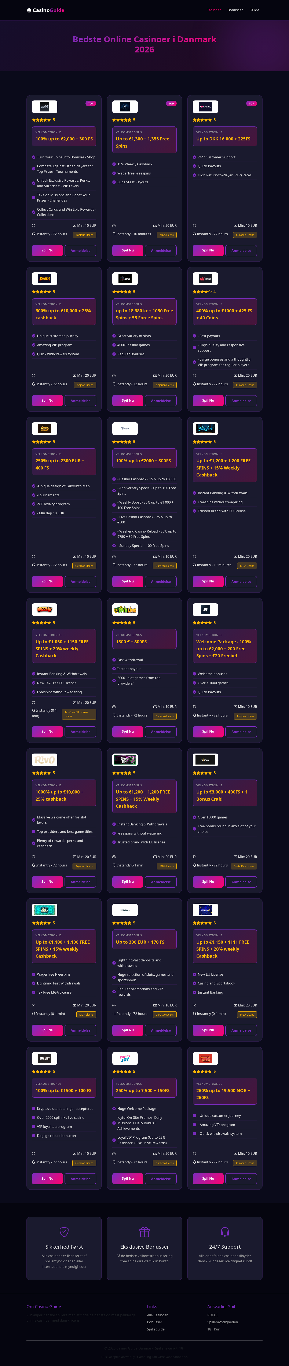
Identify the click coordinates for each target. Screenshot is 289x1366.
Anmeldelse (80, 250)
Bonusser (235, 10)
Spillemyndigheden (222, 1322)
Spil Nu (47, 250)
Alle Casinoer (157, 1315)
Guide (254, 10)
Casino (48, 10)
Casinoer (214, 10)
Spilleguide (156, 1329)
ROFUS (212, 1315)
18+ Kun (213, 1329)
